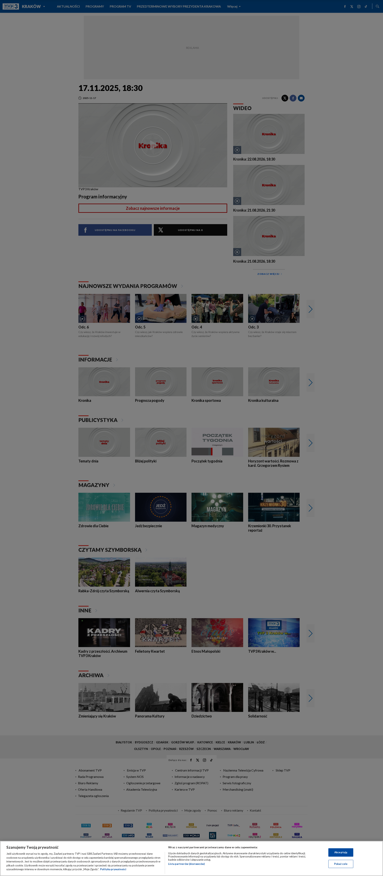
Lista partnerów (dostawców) (186, 863)
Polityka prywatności (113, 869)
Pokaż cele (340, 863)
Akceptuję (340, 852)
